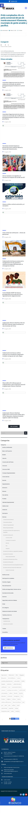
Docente (21, 693)
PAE (6, 545)
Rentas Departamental (10, 556)
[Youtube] (26, 794)
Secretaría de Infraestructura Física (10, 559)
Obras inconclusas (17, 702)
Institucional (5, 506)
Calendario (9, 684)
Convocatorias (5, 476)
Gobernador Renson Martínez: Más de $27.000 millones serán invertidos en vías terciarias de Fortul (14, 324)
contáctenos (9, 648)
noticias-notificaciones (6, 702)
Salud (18, 705)
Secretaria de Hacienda (7, 593)
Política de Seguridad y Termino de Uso (11, 589)
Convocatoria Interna (7, 522)
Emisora (4, 491)
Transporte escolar (5, 711)
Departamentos (6, 484)
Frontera (4, 498)
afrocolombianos (12, 678)
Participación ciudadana (8, 578)
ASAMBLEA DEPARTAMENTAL (6, 681)
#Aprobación (4, 675)
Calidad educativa (17, 684)
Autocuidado (17, 681)
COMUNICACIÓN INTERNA (16, 687)
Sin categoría (5, 607)
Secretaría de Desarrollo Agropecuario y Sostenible (11, 531)
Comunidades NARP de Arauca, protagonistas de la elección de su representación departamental (12, 294)
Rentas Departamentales (8, 527)
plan (9, 705)
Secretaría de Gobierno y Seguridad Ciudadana (12, 551)
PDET (6, 705)
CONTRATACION (6, 621)
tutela (12, 711)
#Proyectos (3, 678)
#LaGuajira (22, 675)
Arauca (18, 678)
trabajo (16, 708)
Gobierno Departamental (8, 525)
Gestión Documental (10, 570)
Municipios (5, 513)
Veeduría (7, 548)
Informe (7, 543)
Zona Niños (5, 632)
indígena (9, 699)
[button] (2, 5)
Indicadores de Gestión (8, 624)
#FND (17, 675)
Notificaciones (5, 574)
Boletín (4, 454)
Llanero (19, 699)
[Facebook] (21, 794)
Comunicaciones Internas (8, 519)
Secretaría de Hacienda (8, 554)
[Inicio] (8, 8)
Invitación (4, 509)
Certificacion (4, 687)
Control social (22, 690)
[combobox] (14, 662)
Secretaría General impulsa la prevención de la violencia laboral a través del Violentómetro (13, 147)
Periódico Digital (6, 582)
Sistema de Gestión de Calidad (9, 611)
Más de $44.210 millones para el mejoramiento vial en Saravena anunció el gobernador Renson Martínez (14, 384)
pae (23, 702)
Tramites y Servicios (7, 615)
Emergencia (16, 696)
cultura (10, 693)
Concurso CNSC (6, 469)
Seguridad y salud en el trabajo (9, 600)
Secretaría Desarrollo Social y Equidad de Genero (13, 564)
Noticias (4, 517)
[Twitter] (23, 794)
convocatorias (4, 693)
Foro (22, 696)
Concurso (4, 465)
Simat (3, 604)
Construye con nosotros (11, 540)
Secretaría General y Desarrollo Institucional (12, 567)
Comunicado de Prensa (7, 462)
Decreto (4, 480)
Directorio (4, 487)
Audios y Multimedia (7, 447)
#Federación (11, 675)
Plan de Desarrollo (6, 585)
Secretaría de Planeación (8, 562)
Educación (3, 696)
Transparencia (5, 618)
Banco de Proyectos (7, 451)
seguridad (11, 708)
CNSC (9, 687)
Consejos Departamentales (8, 473)
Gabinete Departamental (8, 502)
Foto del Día (5, 495)
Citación (4, 458)
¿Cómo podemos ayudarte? (11, 640)
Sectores (4, 596)
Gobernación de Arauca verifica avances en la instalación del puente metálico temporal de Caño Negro (13, 354)
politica (13, 705)
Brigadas (3, 684)
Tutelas (4, 628)
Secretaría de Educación (8, 535)
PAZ (2, 705)
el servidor (10, 696)
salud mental (4, 708)
